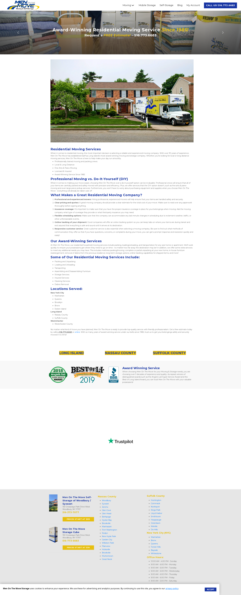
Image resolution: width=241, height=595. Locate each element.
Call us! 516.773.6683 (220, 5)
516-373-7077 (71, 512)
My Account (193, 5)
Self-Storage (166, 5)
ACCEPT (210, 589)
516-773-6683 (71, 540)
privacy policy (172, 588)
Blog (180, 5)
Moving (127, 5)
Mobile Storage (147, 5)
